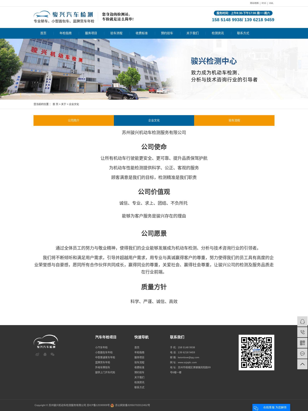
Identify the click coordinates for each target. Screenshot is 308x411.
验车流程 (116, 33)
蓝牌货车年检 (102, 362)
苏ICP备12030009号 (98, 405)
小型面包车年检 (104, 352)
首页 (43, 33)
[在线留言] (302, 353)
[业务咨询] (302, 321)
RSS (264, 3)
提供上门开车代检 (105, 372)
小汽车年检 (101, 347)
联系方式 (243, 33)
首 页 (55, 104)
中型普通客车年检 (105, 357)
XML (271, 3)
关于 (63, 104)
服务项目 (91, 33)
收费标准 (142, 33)
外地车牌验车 (102, 367)
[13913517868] (302, 332)
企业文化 (154, 120)
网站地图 (254, 3)
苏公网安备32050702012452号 (132, 405)
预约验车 (167, 33)
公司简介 (73, 120)
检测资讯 (218, 33)
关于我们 (192, 33)
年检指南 (66, 33)
